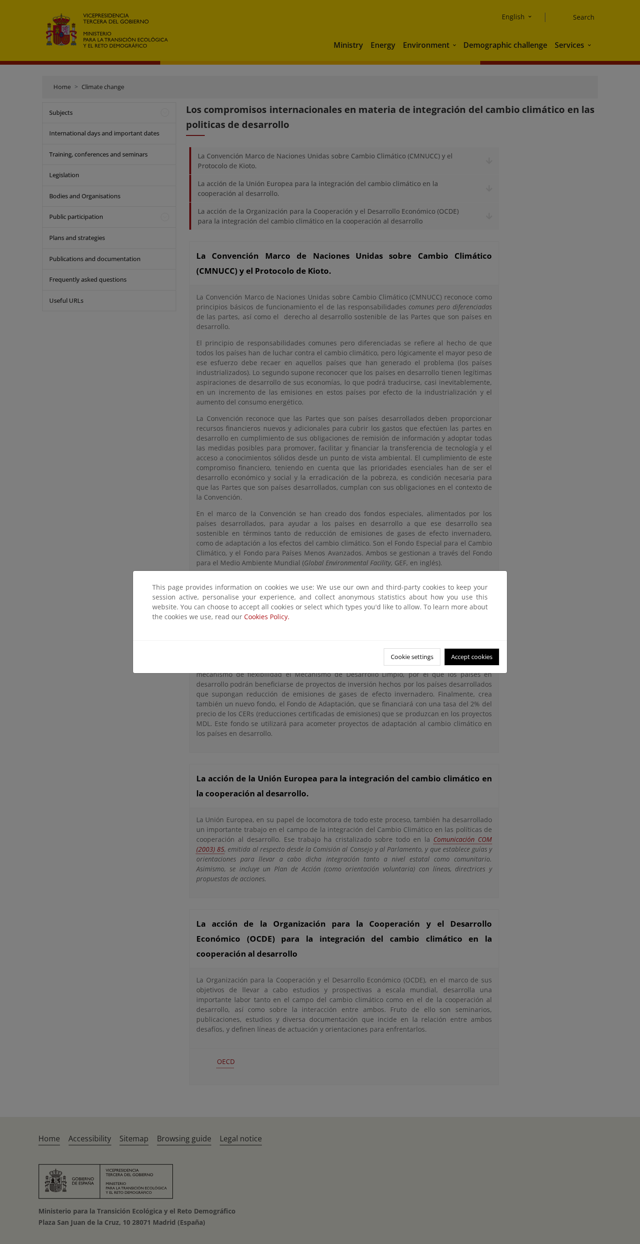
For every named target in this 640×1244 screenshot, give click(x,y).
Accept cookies (471, 656)
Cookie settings (412, 656)
